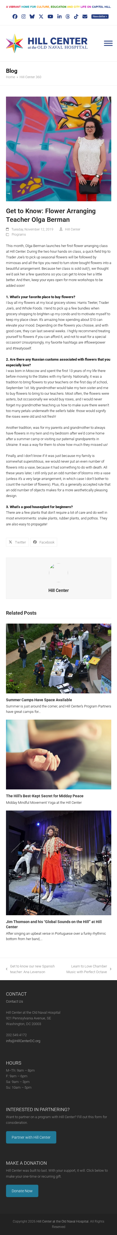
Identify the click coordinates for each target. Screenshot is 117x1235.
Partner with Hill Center (31, 1137)
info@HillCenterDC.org (23, 1041)
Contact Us (14, 1001)
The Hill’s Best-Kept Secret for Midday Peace (45, 796)
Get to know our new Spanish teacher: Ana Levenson (30, 969)
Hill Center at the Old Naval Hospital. (62, 1221)
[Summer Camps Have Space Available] (58, 658)
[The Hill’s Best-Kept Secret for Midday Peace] (58, 754)
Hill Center (72, 229)
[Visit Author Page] (58, 572)
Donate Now (22, 1191)
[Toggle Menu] (108, 43)
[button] (17, 542)
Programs (19, 234)
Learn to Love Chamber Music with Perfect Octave (84, 969)
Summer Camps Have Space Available (39, 700)
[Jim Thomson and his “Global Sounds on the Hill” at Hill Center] (58, 863)
